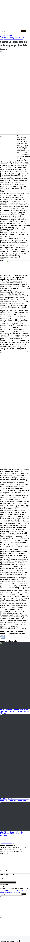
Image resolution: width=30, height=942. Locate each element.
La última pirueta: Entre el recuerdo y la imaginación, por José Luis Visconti (14, 800)
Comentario (5, 853)
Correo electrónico (7, 874)
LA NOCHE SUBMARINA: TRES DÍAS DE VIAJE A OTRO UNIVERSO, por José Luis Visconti (14, 711)
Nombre (4, 870)
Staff (2, 939)
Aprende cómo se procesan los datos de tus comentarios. (14, 891)
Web (2, 878)
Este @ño (4, 884)
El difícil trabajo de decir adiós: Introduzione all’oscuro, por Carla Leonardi (12, 833)
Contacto (3, 937)
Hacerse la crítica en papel (10, 941)
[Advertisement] (15, 15)
